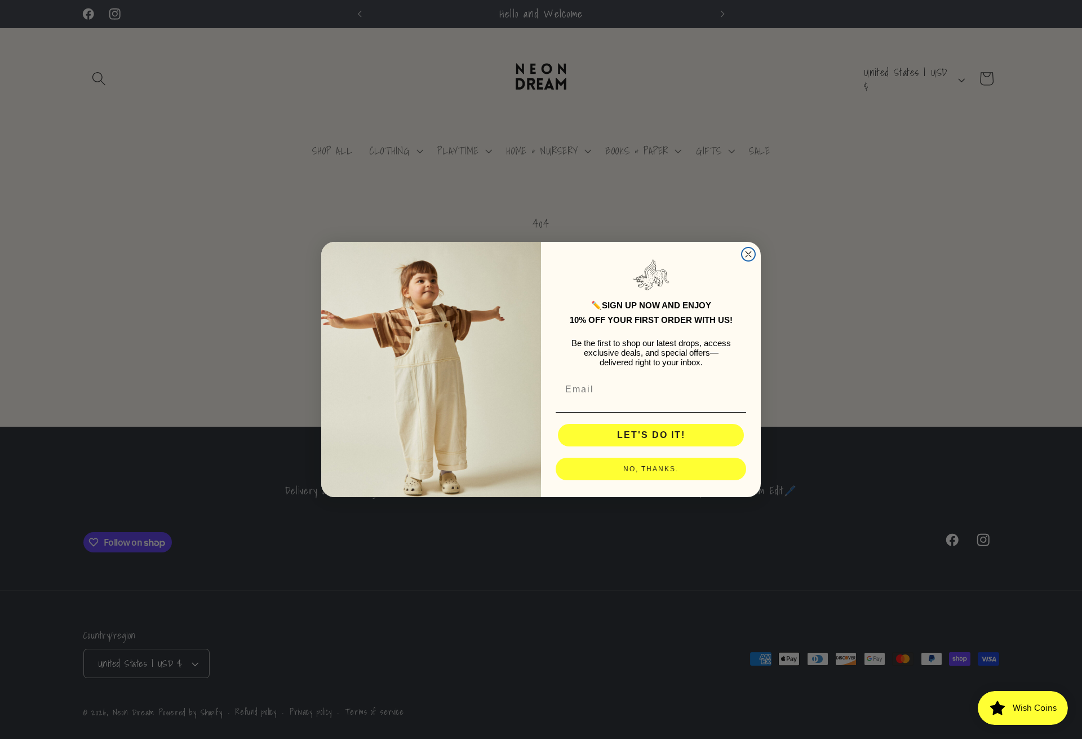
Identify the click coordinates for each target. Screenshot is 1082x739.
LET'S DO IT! (651, 435)
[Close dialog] (748, 254)
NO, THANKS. (651, 469)
